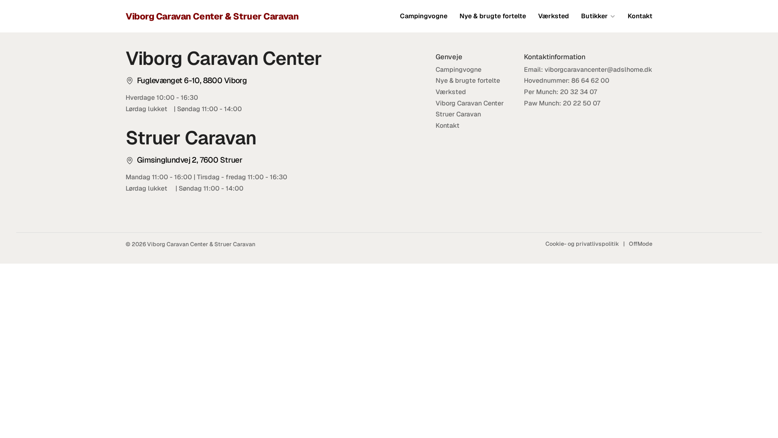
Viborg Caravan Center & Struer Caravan (212, 16)
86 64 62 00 (590, 80)
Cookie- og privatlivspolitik (582, 243)
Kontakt (640, 16)
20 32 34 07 (578, 92)
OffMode (640, 243)
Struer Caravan (458, 114)
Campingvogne (423, 16)
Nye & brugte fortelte (493, 16)
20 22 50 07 (582, 103)
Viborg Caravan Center (470, 103)
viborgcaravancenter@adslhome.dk (598, 69)
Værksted (553, 16)
